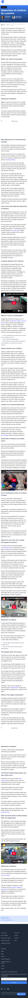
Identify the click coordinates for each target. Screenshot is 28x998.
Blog (2, 954)
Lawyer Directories (5, 943)
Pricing (16, 935)
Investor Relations (5, 959)
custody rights (16, 230)
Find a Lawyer (4, 935)
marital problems (10, 160)
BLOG (8, 24)
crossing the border (6, 547)
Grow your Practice (6, 938)
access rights (6, 875)
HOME (3, 24)
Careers (3, 956)
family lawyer (4, 435)
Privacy (3, 965)
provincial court (5, 812)
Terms (2, 968)
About (2, 951)
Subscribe (14, 982)
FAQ (16, 940)
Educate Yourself (5, 940)
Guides (16, 938)
